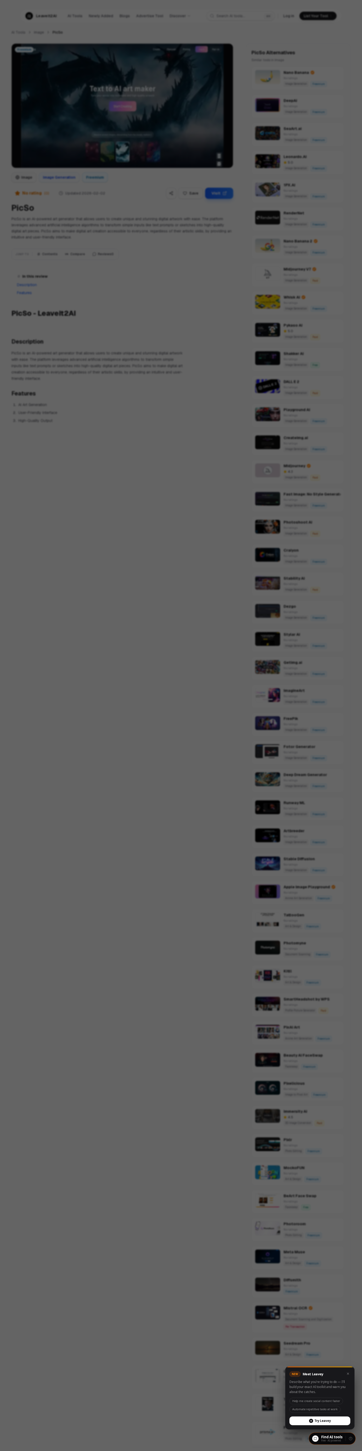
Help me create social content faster (316, 1399)
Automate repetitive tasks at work (315, 1408)
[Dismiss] (349, 1372)
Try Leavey (323, 1419)
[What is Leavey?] (350, 1438)
